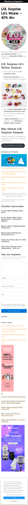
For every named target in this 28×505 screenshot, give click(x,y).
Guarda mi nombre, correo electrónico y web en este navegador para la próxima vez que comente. (14, 305)
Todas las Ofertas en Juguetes (10, 6)
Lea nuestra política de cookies (14, 494)
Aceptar (14, 497)
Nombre (4, 278)
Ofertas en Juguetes (13, 1)
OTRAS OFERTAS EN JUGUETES (13, 146)
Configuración (14, 501)
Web (2, 294)
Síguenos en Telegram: (9, 152)
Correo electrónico (8, 286)
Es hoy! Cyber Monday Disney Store (12, 168)
